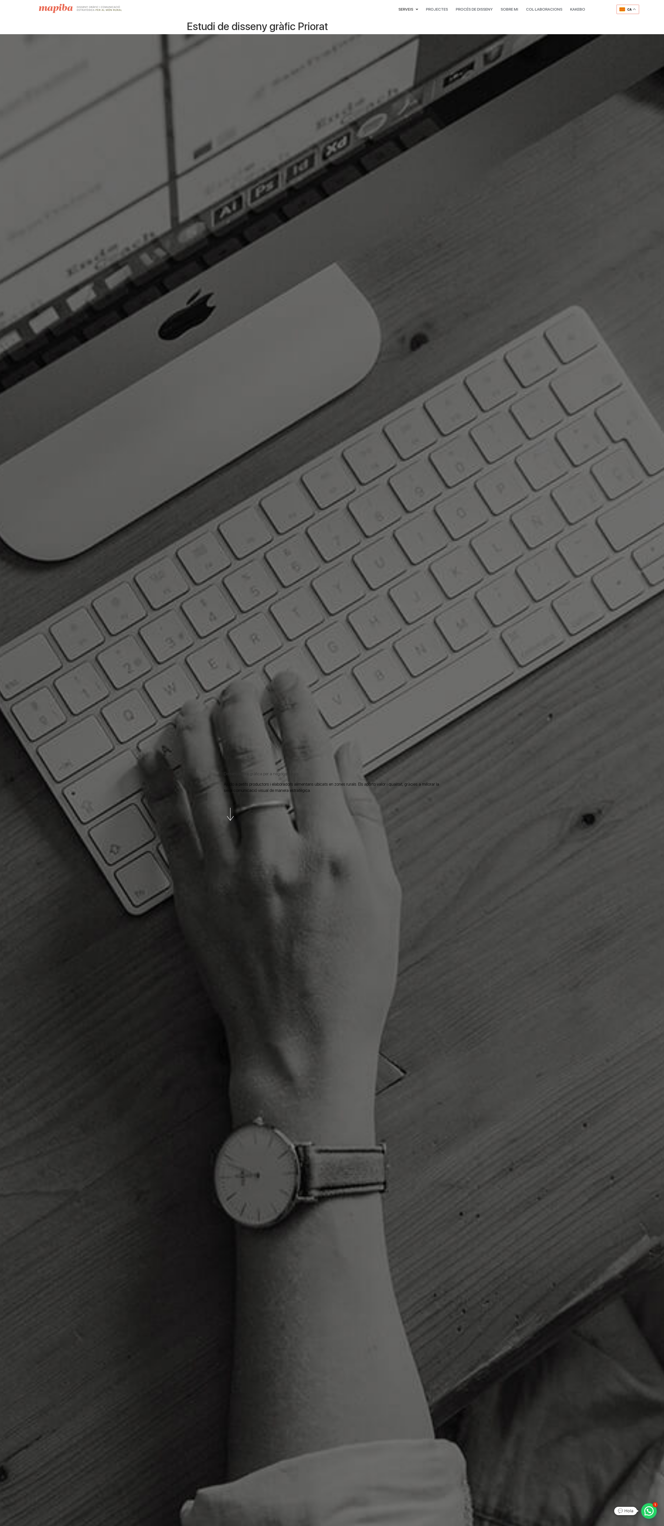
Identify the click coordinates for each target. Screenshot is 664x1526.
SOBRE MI (509, 9)
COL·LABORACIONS (544, 9)
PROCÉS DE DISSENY (474, 9)
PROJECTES (437, 9)
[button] (408, 9)
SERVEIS (405, 9)
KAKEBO (577, 9)
